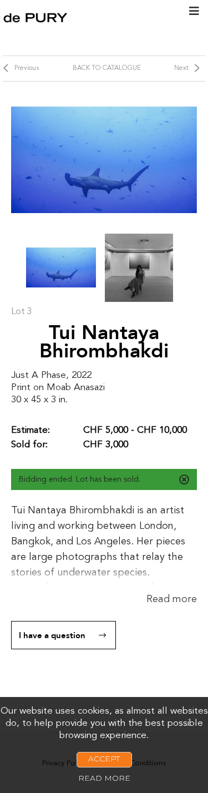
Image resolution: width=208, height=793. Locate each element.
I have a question (52, 635)
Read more (171, 599)
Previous (26, 68)
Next (181, 68)
